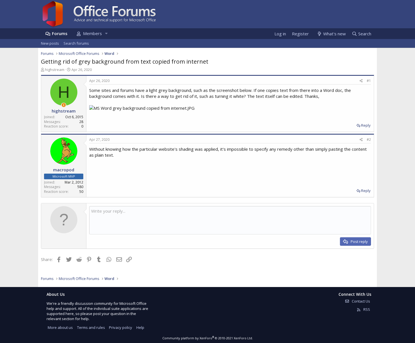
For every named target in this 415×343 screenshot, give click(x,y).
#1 (369, 80)
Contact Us (360, 301)
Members (92, 33)
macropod (63, 169)
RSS (366, 309)
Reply (366, 125)
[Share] (361, 81)
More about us (60, 327)
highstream (54, 69)
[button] (106, 33)
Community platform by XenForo (207, 338)
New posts (50, 43)
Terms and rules (91, 327)
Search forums (76, 43)
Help (140, 327)
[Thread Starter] (63, 105)
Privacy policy (120, 327)
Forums (59, 33)
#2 (369, 139)
